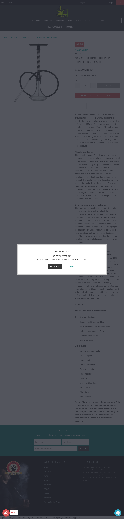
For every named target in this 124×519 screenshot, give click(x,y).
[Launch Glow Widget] (6, 513)
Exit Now (70, 266)
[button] (117, 512)
